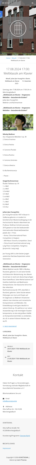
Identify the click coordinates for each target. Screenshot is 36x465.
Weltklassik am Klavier (12, 81)
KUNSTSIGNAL (24, 457)
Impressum (7, 448)
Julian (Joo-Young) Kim (18, 78)
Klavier (28, 78)
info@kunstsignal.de (10, 401)
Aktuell (14, 58)
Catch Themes (22, 460)
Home (8, 58)
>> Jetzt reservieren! (10, 326)
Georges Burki (25, 436)
